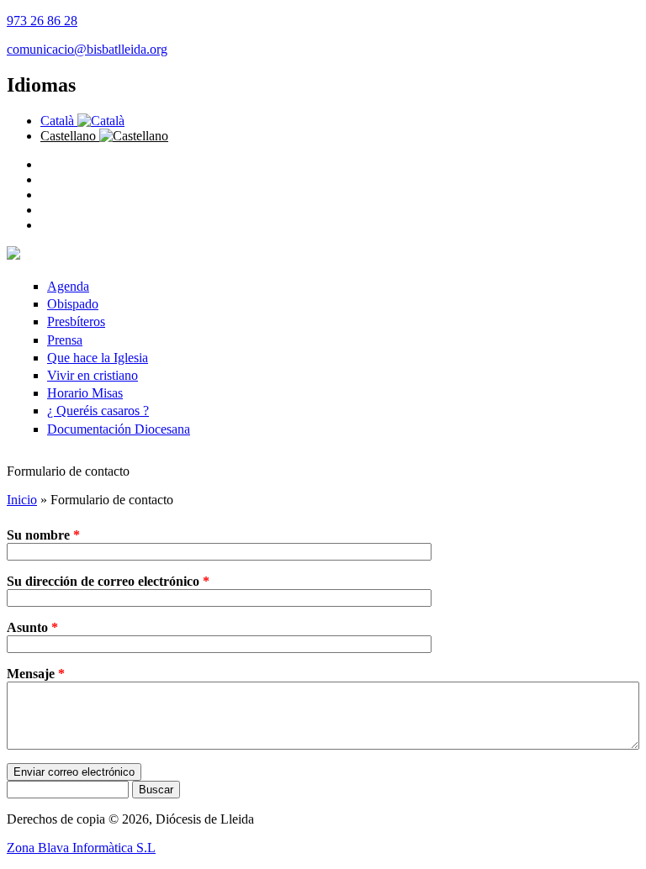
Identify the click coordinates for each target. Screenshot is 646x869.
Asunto (32, 627)
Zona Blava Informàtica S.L (81, 847)
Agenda (68, 286)
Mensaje (36, 673)
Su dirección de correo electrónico (108, 581)
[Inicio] (13, 255)
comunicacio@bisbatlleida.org (87, 49)
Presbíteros (76, 321)
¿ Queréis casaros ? (98, 410)
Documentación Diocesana (118, 429)
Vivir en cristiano (92, 375)
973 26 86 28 (42, 20)
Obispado (72, 304)
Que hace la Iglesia (97, 357)
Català (58, 120)
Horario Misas (85, 393)
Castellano (69, 136)
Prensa (64, 340)
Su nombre (43, 535)
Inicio (22, 499)
